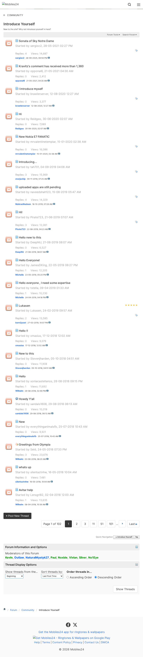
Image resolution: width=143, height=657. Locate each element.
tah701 (34, 167)
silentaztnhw (38, 472)
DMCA (105, 642)
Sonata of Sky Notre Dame (36, 41)
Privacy (77, 642)
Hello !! (23, 330)
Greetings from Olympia (34, 444)
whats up (25, 467)
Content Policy (61, 642)
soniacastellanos (41, 381)
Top (136, 537)
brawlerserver (39, 94)
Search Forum (129, 34)
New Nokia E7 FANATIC (34, 136)
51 (101, 524)
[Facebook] (68, 624)
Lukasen (24, 305)
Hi (20, 114)
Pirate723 (36, 217)
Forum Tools (112, 34)
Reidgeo (35, 119)
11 (93, 524)
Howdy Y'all (26, 399)
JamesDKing (38, 265)
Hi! (20, 212)
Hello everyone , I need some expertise (44, 283)
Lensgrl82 (36, 495)
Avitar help (26, 490)
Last (132, 524)
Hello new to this (30, 237)
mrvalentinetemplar (43, 141)
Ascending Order (80, 577)
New (22, 421)
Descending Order (109, 577)
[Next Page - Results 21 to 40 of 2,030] (122, 523)
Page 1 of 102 (52, 524)
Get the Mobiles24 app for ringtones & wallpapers (72, 632)
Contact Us (92, 642)
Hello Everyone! (29, 260)
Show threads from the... (21, 571)
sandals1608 (38, 404)
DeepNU (35, 242)
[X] (75, 624)
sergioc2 (36, 46)
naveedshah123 (40, 192)
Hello (22, 376)
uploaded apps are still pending (40, 187)
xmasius (35, 335)
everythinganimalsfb (43, 426)
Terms (46, 642)
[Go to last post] (49, 58)
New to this (26, 353)
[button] (129, 4)
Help (37, 642)
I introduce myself (31, 89)
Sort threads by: (52, 571)
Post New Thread (17, 515)
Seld (33, 449)
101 (111, 524)
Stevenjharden (39, 358)
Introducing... (28, 162)
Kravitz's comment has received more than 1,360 (51, 66)
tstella (34, 288)
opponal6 (36, 71)
